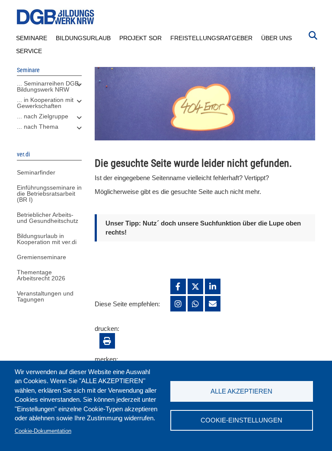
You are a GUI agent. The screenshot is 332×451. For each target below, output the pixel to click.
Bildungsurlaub (83, 38)
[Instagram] (178, 303)
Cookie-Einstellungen (241, 420)
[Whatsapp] (195, 303)
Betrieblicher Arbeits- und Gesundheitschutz (47, 217)
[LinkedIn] (212, 286)
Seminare (31, 38)
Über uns (276, 38)
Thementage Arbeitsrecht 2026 (41, 275)
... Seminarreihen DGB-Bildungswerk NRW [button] (49, 86)
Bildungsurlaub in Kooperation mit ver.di (47, 238)
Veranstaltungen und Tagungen (45, 296)
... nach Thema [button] (37, 127)
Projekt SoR (140, 38)
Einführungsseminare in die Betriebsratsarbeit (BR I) (49, 193)
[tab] (49, 88)
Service (29, 51)
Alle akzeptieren (241, 391)
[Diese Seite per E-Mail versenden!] (212, 303)
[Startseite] (56, 17)
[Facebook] (178, 286)
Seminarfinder (36, 172)
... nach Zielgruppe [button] (42, 116)
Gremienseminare (41, 257)
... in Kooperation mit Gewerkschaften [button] (45, 103)
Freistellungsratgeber (211, 38)
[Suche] (313, 35)
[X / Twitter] (195, 286)
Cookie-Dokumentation (43, 431)
